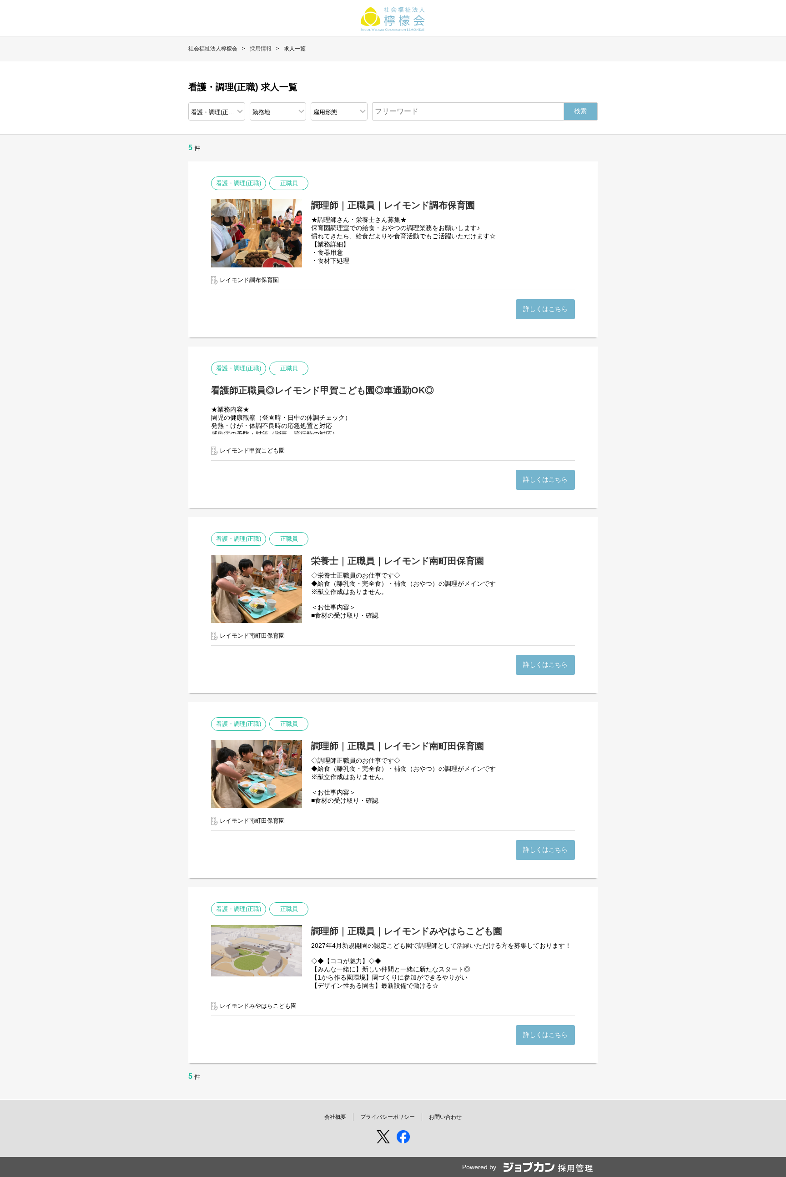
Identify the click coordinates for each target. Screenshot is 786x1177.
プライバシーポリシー (387, 1117)
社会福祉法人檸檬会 (212, 48)
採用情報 (261, 48)
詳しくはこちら (545, 308)
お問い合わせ (445, 1117)
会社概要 (335, 1117)
